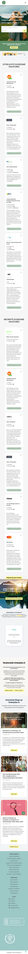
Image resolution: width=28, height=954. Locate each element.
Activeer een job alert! (14, 869)
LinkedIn (13, 898)
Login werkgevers (14, 879)
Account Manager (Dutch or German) (13, 504)
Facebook (13, 901)
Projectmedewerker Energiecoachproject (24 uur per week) (13, 201)
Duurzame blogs (14, 860)
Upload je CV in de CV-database (14, 874)
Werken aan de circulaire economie (14, 863)
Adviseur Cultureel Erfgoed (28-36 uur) (14, 243)
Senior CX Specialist (11, 125)
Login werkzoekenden (14, 856)
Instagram (13, 903)
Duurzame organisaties (14, 871)
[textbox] (14, 27)
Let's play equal (14, 905)
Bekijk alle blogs (14, 846)
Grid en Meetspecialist (11, 166)
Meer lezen (14, 750)
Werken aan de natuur (14, 867)
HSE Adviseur (9, 542)
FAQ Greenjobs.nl (14, 893)
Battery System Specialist (12, 337)
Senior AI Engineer (10, 421)
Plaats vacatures (19, 690)
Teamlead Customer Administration (11, 82)
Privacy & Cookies (14, 891)
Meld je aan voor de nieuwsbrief (14, 598)
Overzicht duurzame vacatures (14, 858)
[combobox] (14, 27)
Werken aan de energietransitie (14, 865)
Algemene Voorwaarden (14, 888)
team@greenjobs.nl (15, 907)
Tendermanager (10, 279)
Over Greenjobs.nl (14, 884)
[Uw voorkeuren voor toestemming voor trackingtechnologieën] (25, 951)
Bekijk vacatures (9, 690)
